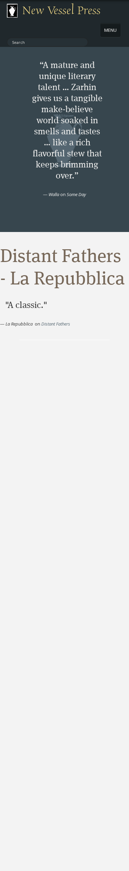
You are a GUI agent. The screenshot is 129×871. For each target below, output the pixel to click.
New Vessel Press (61, 10)
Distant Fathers (55, 324)
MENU (110, 30)
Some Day (76, 194)
